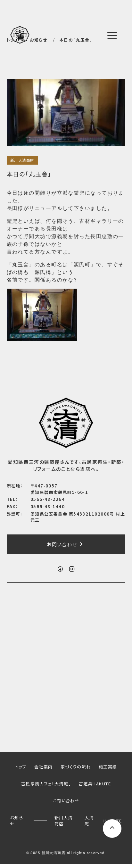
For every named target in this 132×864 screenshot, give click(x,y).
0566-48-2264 (47, 499)
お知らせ (16, 820)
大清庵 (89, 820)
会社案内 (43, 767)
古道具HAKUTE (95, 784)
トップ (21, 767)
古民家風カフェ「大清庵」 (46, 784)
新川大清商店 (22, 160)
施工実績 (108, 767)
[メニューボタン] (112, 35)
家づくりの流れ (76, 767)
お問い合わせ (66, 544)
